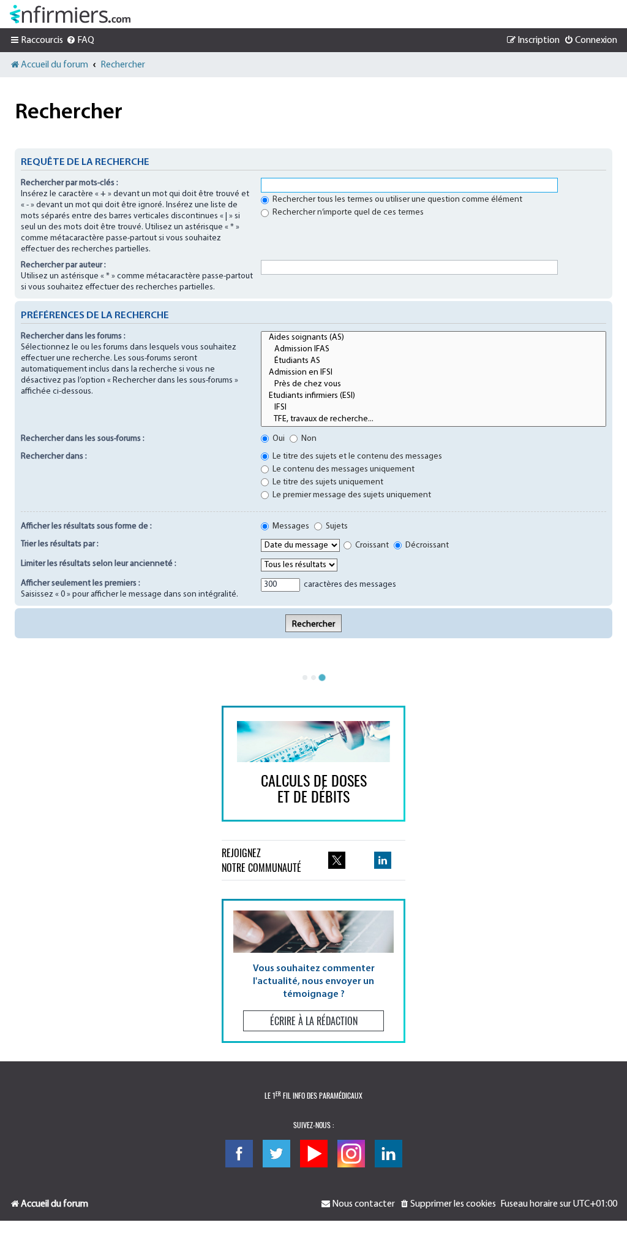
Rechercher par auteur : (63, 265)
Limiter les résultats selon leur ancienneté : (98, 563)
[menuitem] (80, 40)
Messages (290, 526)
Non (308, 438)
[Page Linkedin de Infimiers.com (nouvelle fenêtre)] (382, 860)
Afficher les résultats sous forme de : (86, 526)
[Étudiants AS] (433, 361)
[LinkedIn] (388, 1153)
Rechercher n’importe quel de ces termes (347, 212)
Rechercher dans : (54, 456)
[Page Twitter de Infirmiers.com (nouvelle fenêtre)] (336, 860)
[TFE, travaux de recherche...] (433, 420)
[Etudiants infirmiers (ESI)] (433, 396)
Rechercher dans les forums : (73, 336)
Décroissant (426, 545)
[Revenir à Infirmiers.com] (70, 14)
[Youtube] (314, 1153)
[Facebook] (239, 1153)
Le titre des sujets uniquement (327, 482)
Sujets (336, 526)
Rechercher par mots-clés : (69, 183)
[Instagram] (351, 1153)
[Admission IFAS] (433, 350)
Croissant (371, 545)
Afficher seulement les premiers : (80, 583)
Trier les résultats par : (60, 544)
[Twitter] (276, 1153)
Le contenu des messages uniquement (343, 469)
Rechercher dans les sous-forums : (83, 438)
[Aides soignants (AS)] (433, 338)
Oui (278, 438)
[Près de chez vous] (433, 385)
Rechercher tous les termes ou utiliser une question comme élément (396, 199)
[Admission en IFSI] (433, 373)
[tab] (304, 677)
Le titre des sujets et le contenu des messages (356, 456)
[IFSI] (433, 408)
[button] (313, 971)
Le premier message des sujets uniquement (351, 495)
